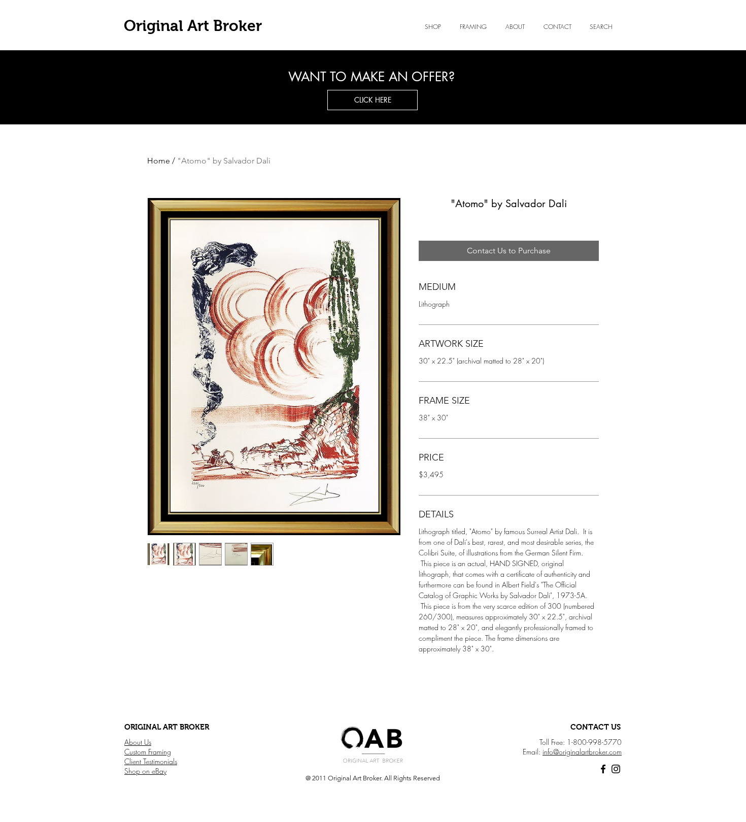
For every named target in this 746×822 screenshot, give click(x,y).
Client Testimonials (150, 761)
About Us (137, 742)
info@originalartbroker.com (582, 752)
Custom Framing (147, 752)
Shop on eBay (145, 771)
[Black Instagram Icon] (616, 769)
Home (158, 161)
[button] (515, 27)
